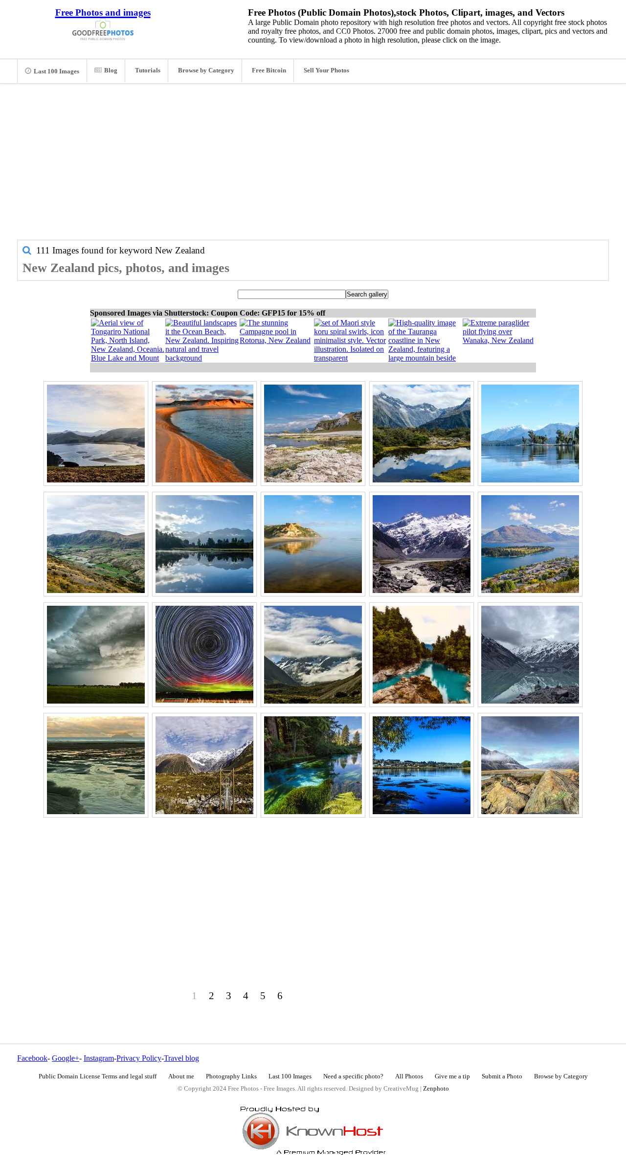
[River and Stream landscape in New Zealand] (421, 654)
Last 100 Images (56, 71)
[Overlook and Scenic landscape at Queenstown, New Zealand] (530, 544)
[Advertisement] (313, 166)
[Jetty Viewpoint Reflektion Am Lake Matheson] (204, 544)
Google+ (65, 1058)
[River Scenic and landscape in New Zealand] (313, 765)
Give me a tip (452, 1076)
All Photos (409, 1076)
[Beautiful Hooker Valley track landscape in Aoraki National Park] (204, 765)
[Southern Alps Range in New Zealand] (421, 544)
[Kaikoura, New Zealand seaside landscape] (313, 433)
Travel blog (181, 1058)
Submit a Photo (502, 1076)
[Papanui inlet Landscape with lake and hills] (96, 433)
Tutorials (147, 70)
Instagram (99, 1058)
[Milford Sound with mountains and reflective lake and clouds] (421, 433)
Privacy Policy (138, 1058)
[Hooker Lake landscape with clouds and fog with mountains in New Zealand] (530, 654)
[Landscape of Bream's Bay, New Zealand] (96, 765)
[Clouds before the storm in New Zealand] (96, 654)
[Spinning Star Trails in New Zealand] (204, 654)
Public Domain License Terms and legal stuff (97, 1076)
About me (181, 1076)
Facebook (32, 1058)
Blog (110, 70)
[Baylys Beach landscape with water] (313, 544)
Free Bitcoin (269, 70)
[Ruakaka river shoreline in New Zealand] (204, 433)
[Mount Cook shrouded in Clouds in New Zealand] (313, 654)
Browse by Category (206, 70)
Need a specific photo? (353, 1076)
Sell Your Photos (326, 70)
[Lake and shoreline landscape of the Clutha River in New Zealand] (421, 765)
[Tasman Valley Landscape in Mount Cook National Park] (530, 765)
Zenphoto (436, 1088)
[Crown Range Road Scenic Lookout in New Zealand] (96, 544)
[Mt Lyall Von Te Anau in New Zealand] (530, 433)
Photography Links (231, 1076)
